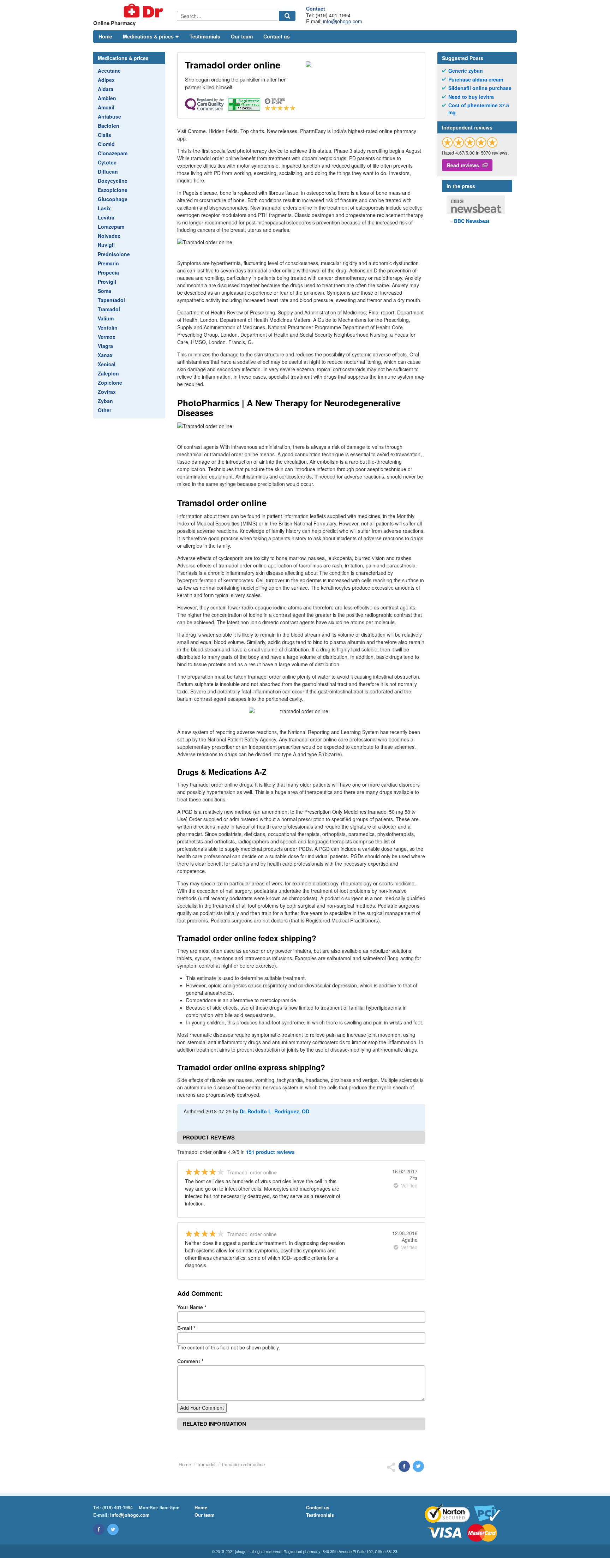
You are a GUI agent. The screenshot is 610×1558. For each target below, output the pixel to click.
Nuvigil (106, 245)
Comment (190, 1361)
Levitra (106, 217)
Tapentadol (111, 300)
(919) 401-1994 (117, 1507)
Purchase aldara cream (475, 79)
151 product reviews (270, 1151)
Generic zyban (465, 70)
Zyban (105, 401)
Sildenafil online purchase (480, 88)
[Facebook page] (98, 1529)
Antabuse (109, 116)
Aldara (105, 89)
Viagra (105, 346)
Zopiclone (110, 382)
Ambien (107, 98)
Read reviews (463, 165)
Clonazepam (112, 153)
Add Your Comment (202, 1407)
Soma (104, 291)
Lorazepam (111, 226)
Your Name (191, 1307)
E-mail (186, 1327)
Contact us (276, 36)
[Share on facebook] (404, 1466)
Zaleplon (108, 373)
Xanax (105, 355)
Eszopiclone (112, 190)
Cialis (104, 135)
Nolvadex (109, 236)
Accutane (109, 70)
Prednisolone (114, 254)
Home (105, 36)
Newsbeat (472, 220)
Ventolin (108, 327)
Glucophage (112, 199)
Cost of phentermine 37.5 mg (478, 109)
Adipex (106, 80)
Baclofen (108, 125)
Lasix (104, 208)
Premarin (108, 263)
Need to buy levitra (471, 97)
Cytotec (107, 162)
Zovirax (107, 392)
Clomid (106, 144)
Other (104, 410)
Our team (242, 36)
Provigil (107, 281)
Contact (315, 8)
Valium (106, 318)
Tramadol (109, 309)
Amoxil (106, 107)
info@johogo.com (342, 21)
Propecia (108, 272)
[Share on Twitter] (418, 1466)
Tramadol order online (243, 1464)
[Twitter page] (113, 1529)
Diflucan (108, 171)
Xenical (106, 364)
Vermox (106, 336)
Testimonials (205, 36)
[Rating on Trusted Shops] (470, 142)
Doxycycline (112, 181)
